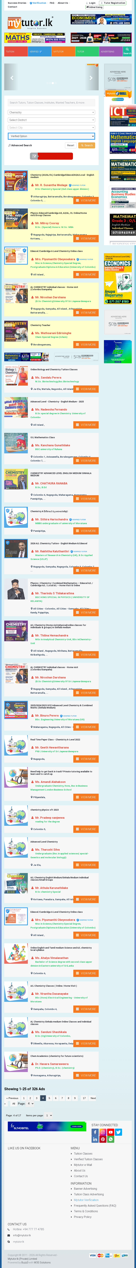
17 (84, 1098)
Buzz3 (24, 1262)
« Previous (12, 1098)
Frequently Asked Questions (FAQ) (94, 1205)
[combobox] (51, 112)
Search (88, 145)
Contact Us (80, 1176)
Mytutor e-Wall (82, 1165)
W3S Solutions (42, 1262)
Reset (70, 145)
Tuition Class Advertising (88, 1194)
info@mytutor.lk (22, 1235)
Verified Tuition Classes (88, 1159)
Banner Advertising (85, 1188)
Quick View (17, 184)
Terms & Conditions (85, 1211)
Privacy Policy (82, 1217)
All (13, 1103)
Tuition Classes (82, 1153)
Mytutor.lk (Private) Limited (22, 1258)
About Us (79, 1170)
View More (87, 200)
